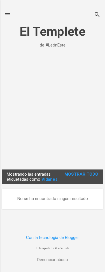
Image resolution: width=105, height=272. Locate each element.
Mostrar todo (81, 174)
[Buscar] (97, 15)
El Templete (52, 31)
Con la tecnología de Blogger (52, 237)
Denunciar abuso (52, 259)
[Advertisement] (52, 111)
